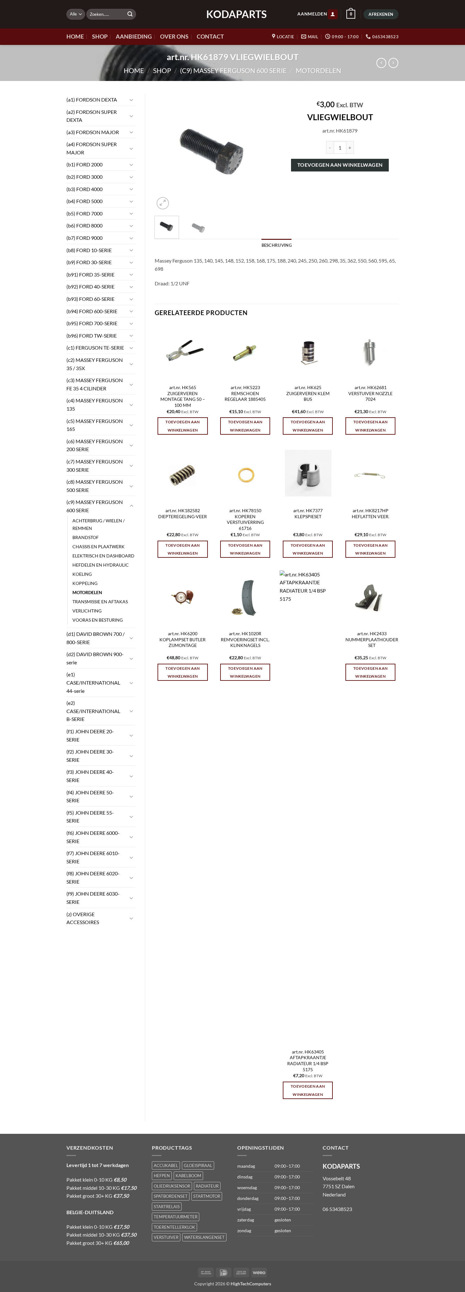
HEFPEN (162, 1175)
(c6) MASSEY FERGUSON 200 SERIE (94, 445)
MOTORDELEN (318, 70)
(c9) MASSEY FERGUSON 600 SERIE (233, 70)
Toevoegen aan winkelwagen (340, 165)
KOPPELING (84, 583)
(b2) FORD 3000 (84, 177)
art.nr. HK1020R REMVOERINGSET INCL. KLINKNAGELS (245, 639)
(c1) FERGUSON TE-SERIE (95, 348)
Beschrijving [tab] (277, 245)
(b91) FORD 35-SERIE (90, 274)
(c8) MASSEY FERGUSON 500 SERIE (94, 486)
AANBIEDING (134, 36)
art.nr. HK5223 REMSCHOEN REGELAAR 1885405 (245, 393)
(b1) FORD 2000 (84, 164)
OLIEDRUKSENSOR (172, 1186)
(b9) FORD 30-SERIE (89, 262)
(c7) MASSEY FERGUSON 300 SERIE (94, 465)
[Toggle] (131, 99)
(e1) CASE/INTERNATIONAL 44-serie (93, 682)
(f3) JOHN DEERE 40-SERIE (90, 776)
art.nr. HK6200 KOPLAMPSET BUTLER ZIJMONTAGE (182, 639)
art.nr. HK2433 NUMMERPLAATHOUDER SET (371, 639)
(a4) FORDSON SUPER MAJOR (91, 148)
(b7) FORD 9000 (84, 238)
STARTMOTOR (206, 1196)
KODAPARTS (232, 14)
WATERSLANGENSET (204, 1237)
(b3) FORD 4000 (84, 189)
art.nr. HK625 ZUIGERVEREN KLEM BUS (308, 393)
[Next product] (381, 63)
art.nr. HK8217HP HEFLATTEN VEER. (370, 513)
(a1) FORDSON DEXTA (91, 99)
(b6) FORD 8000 (84, 225)
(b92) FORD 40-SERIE (90, 286)
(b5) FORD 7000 (84, 213)
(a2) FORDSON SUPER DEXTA (91, 116)
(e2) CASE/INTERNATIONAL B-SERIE (93, 711)
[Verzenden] (130, 14)
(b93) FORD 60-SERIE (90, 299)
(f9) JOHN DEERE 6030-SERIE (93, 898)
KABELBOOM (188, 1175)
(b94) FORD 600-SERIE (91, 311)
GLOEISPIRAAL (198, 1165)
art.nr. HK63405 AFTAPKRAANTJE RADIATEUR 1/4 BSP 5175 (307, 1060)
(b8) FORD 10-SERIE (89, 250)
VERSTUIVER (166, 1237)
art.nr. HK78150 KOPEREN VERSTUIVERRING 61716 (245, 519)
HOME (75, 36)
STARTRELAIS (167, 1206)
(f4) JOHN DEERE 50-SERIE (90, 796)
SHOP (100, 36)
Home (134, 70)
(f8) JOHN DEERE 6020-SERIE (93, 877)
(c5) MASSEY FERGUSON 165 (94, 425)
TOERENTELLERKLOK (174, 1227)
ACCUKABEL (166, 1165)
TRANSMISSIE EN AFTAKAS (100, 601)
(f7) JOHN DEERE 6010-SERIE (93, 857)
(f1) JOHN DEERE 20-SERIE (90, 735)
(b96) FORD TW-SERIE (91, 335)
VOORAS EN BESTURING (97, 620)
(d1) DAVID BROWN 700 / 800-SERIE (95, 638)
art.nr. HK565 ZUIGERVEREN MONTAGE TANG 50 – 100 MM (182, 396)
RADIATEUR (207, 1186)
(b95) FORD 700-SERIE (91, 323)
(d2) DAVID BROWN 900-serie (95, 658)
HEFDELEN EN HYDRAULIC (100, 565)
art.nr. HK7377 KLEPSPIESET (308, 513)
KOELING (82, 574)
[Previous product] (393, 63)
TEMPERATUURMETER (175, 1216)
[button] (333, 14)
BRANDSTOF (85, 537)
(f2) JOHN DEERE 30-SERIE (90, 755)
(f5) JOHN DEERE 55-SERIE (90, 817)
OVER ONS (174, 36)
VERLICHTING (87, 610)
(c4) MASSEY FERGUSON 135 (94, 404)
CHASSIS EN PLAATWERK (98, 546)
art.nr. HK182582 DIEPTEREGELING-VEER (182, 513)
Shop (162, 70)
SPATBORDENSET (171, 1196)
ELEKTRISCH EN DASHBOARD (103, 555)
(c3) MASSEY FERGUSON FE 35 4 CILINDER (94, 384)
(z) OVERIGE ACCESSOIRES (82, 918)
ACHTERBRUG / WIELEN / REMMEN (98, 524)
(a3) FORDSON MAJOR (92, 132)
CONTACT (210, 36)
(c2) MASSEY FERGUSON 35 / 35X (94, 364)
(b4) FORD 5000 (84, 201)
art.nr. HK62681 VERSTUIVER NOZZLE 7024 (370, 393)
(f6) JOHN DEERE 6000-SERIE (93, 837)
